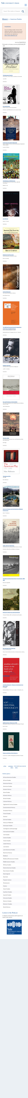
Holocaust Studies (7, 825)
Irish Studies (6, 834)
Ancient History (7, 789)
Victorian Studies (7, 898)
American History (7, 783)
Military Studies (7, 865)
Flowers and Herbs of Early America (10, 753)
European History (7, 810)
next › (12, 767)
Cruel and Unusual (6, 291)
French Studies (7, 813)
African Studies (7, 780)
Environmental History (9, 807)
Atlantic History (7, 795)
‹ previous (10, 766)
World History (6, 907)
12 (20, 766)
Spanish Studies (7, 895)
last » (16, 767)
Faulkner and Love (6, 365)
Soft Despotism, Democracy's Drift (10, 722)
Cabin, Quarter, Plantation (8, 545)
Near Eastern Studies (8, 871)
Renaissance (6, 883)
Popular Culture (7, 880)
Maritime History (7, 852)
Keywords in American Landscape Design (11, 612)
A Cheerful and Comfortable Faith (10, 142)
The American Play (7, 476)
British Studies (7, 798)
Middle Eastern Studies (9, 861)
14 (23, 766)
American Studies (7, 786)
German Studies (7, 819)
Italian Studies (7, 840)
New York (5, 877)
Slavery (5, 886)
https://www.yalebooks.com (11, 35)
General (5, 816)
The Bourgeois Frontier (8, 75)
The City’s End (6, 438)
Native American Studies (9, 868)
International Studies (8, 831)
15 (25, 766)
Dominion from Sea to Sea (8, 254)
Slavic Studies (6, 889)
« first (4, 766)
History (5, 19)
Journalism (6, 846)
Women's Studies (7, 904)
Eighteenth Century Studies (10, 804)
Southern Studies (7, 892)
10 (17, 766)
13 (22, 766)
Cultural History (7, 801)
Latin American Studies (9, 849)
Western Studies (7, 901)
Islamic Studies (7, 837)
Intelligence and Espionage (10, 828)
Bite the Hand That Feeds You (9, 648)
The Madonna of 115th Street (9, 180)
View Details (5, 81)
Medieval (5, 856)
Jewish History (7, 843)
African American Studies (9, 777)
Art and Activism (6, 106)
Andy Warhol (5, 218)
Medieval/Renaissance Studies (10, 858)
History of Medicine (8, 822)
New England (6, 874)
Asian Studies (6, 792)
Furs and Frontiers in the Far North (10, 401)
